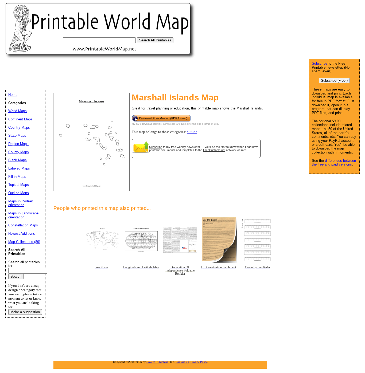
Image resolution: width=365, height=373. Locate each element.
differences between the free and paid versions (334, 163)
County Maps (18, 152)
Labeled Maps (19, 168)
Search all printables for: (24, 264)
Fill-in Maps (17, 177)
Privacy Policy (199, 361)
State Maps (17, 136)
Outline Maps (18, 193)
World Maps (17, 111)
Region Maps (18, 144)
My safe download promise (147, 124)
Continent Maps (20, 119)
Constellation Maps (23, 225)
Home (12, 95)
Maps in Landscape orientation (23, 215)
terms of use (211, 124)
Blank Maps (17, 160)
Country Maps (19, 127)
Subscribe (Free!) (334, 80)
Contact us (182, 361)
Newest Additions (21, 233)
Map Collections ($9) (24, 242)
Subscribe (155, 146)
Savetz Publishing (157, 361)
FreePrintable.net (214, 150)
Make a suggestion (25, 312)
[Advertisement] (102, 74)
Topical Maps (18, 185)
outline (192, 132)
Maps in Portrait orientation (20, 203)
